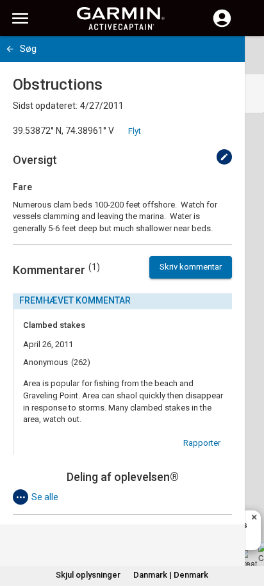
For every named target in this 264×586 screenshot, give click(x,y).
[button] (248, 527)
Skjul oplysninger (88, 575)
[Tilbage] (10, 49)
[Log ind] (222, 25)
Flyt (134, 131)
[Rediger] (224, 157)
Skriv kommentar (191, 267)
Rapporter (201, 443)
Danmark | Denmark (170, 575)
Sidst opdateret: (45, 106)
